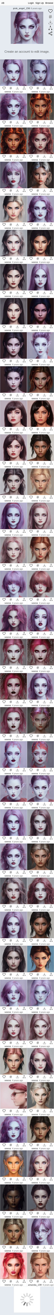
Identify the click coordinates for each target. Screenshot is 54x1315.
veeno (8, 92)
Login (31, 3)
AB (2, 3)
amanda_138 (35, 1285)
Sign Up (39, 3)
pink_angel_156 (21, 8)
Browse (49, 3)
